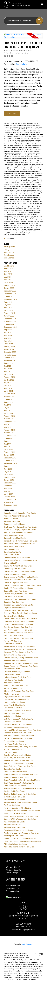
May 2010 (7, 472)
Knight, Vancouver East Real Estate (17, 697)
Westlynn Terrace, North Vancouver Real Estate (20, 229)
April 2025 (8, 308)
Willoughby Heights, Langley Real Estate (14, 234)
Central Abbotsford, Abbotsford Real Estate (15, 138)
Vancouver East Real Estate (25, 225)
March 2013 (8, 413)
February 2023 (9, 377)
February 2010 (9, 477)
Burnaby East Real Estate (17, 131)
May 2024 (7, 338)
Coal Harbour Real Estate (10, 151)
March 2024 (8, 344)
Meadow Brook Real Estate (35, 188)
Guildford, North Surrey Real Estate (17, 177)
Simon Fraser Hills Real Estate (15, 772)
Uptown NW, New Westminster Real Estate (20, 819)
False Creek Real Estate (13, 644)
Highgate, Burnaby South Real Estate (13, 179)
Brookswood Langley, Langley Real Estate (15, 129)
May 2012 (7, 427)
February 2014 (9, 394)
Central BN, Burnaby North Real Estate (14, 140)
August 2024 (8, 330)
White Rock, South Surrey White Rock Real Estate (22, 841)
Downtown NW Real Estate (32, 156)
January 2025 (9, 316)
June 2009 (8, 488)
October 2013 (9, 399)
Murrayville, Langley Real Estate (16, 727)
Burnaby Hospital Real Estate (33, 131)
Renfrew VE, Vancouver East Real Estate (19, 761)
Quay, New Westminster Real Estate (17, 755)
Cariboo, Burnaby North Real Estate (34, 136)
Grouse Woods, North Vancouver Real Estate (22, 175)
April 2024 (8, 341)
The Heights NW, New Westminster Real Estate (22, 811)
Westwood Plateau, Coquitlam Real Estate (22, 231)
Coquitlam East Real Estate (11, 153)
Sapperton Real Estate (22, 207)
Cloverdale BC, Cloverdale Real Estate (31, 149)
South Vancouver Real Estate (32, 212)
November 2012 (10, 422)
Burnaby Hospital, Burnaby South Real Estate (15, 132)
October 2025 (9, 296)
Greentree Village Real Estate (16, 173)
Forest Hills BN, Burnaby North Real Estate (20, 649)
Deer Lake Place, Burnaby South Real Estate (20, 613)
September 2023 (10, 360)
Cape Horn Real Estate (12, 552)
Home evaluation (12, 888)
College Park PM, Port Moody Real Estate (29, 151)
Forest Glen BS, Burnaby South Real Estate (19, 168)
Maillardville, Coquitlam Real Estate (17, 188)
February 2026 (9, 285)
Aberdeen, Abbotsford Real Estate (17, 516)
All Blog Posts (9, 247)
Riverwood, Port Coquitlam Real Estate (21, 205)
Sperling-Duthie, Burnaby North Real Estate (19, 216)
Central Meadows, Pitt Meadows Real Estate (15, 144)
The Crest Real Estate (14, 220)
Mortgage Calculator (13, 870)
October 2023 (9, 358)
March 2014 (8, 391)
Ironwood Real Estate (12, 683)
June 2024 (8, 335)
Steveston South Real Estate (15, 797)
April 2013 (8, 411)
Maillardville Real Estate (13, 708)
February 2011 (9, 452)
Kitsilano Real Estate (31, 182)
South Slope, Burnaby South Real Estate (14, 212)
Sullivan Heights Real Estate (15, 218)
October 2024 (9, 324)
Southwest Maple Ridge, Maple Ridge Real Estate (17, 214)
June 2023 (8, 369)
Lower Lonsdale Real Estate (14, 702)
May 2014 (7, 385)
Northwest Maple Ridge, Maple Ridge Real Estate (24, 194)
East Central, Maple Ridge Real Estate (28, 162)
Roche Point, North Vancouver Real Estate (20, 766)
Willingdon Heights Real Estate (28, 233)
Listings (7, 250)
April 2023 (8, 372)
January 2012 (9, 433)
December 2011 (10, 436)
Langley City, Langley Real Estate (28, 184)
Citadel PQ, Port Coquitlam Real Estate (29, 147)
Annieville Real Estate (33, 125)
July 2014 (7, 383)
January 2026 (9, 288)
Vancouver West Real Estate (15, 227)
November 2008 (10, 502)
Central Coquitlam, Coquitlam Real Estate (15, 142)
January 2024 (9, 349)
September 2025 (10, 299)
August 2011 (8, 441)
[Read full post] (23, 37)
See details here (22, 64)
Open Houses (9, 255)
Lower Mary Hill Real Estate (23, 186)
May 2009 (7, 491)
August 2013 (8, 402)
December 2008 (10, 500)
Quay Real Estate (21, 201)
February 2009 (9, 497)
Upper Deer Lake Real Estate (35, 221)
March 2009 (8, 494)
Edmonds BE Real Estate (28, 164)
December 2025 (10, 291)
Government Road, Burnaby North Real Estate (21, 658)
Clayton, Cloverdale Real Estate (12, 149)
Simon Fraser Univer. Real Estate (16, 777)
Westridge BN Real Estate (14, 836)
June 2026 (8, 274)
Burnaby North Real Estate (21, 134)
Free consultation (12, 891)
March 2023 (8, 374)
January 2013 (9, 419)
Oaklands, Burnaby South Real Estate (18, 733)
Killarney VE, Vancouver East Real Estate (14, 182)
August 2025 (8, 302)
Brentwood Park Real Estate (11, 127)
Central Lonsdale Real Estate (34, 142)
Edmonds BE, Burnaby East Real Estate (18, 638)
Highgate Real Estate (33, 177)
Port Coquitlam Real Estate (19, 53)
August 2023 (8, 363)
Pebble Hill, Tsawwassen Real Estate (14, 197)
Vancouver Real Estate (12, 825)
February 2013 (9, 416)
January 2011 (9, 455)
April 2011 (8, 447)
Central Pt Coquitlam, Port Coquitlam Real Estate (22, 585)
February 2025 (9, 313)
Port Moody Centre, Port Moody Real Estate (29, 199)
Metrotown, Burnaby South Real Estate (27, 190)
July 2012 (7, 424)
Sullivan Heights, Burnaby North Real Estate (20, 802)
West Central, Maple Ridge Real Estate (18, 830)
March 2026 (8, 283)
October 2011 (9, 438)
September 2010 (10, 463)
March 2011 (8, 449)
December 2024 (10, 319)
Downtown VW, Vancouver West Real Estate (15, 158)
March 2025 (8, 310)
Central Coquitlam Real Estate (33, 140)
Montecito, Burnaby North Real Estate (20, 192)
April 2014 (8, 388)
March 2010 (8, 474)
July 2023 (7, 366)
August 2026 (8, 269)
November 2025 (10, 294)
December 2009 (10, 483)
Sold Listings (9, 258)
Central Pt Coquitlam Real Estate (22, 145)
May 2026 (7, 277)
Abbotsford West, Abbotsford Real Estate (22, 123)
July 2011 (7, 444)
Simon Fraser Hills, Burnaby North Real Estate (20, 208)
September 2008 (10, 505)
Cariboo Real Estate (19, 136)
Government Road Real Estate (12, 171)
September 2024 (10, 327)
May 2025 (7, 305)
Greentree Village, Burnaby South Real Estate (21, 663)
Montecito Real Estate (12, 722)
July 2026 (7, 271)
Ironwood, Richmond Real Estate (19, 181)
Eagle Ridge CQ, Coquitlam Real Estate (21, 160)
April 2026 (8, 280)
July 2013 (7, 405)
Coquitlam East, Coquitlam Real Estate (29, 153)
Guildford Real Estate (12, 669)
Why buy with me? (13, 867)
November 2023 (10, 355)
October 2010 (9, 461)
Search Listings (12, 873)
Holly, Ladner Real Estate (30, 179)
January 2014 (9, 397)
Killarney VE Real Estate (34, 181)
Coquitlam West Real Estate (11, 155)
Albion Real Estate (22, 125)
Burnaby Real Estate (34, 134)
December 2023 (10, 352)
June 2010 (8, 469)
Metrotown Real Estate (10, 190)
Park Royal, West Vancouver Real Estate (29, 195)
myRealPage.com (27, 944)
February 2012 (9, 430)
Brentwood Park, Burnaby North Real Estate (30, 127)
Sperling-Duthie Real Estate (14, 791)
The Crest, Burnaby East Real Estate (30, 220)
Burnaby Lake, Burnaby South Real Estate (19, 544)
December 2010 (10, 458)
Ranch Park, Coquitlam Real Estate (17, 203)
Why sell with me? (13, 885)
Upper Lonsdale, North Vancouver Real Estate (16, 223)
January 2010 (9, 480)
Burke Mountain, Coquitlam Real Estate (18, 532)
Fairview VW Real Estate (24, 166)
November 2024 (10, 322)
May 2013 (7, 408)
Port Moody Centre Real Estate (15, 744)
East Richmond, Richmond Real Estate (18, 633)
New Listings (9, 252)
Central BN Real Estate (34, 138)
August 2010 (8, 466)
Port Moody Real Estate (10, 201)
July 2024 (7, 333)
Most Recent (9, 266)
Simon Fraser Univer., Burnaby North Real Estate (27, 210)
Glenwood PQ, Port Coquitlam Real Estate (29, 170)
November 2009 (10, 486)
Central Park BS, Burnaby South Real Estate (20, 580)
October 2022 (9, 380)
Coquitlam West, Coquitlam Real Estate (29, 155)
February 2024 (9, 347)
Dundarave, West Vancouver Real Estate (19, 622)
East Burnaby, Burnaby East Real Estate (18, 627)
